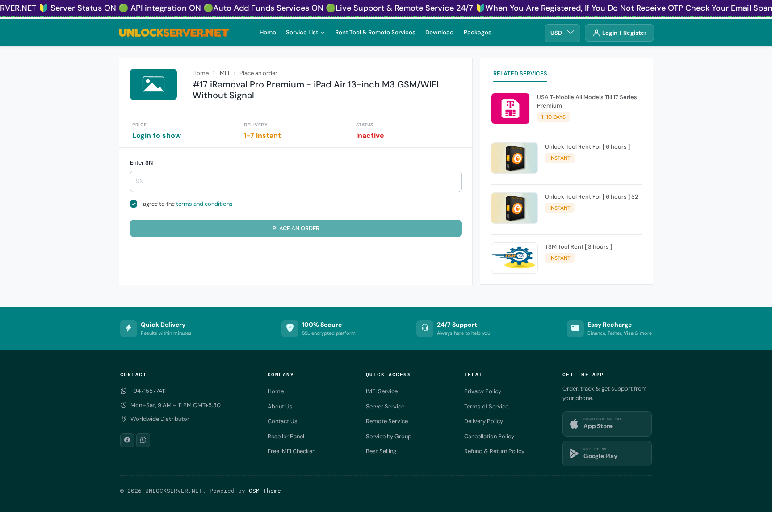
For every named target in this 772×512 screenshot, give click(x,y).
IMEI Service (382, 391)
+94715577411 (148, 391)
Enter (141, 163)
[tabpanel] (566, 184)
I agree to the (186, 204)
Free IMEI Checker (291, 451)
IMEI (223, 73)
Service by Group (388, 436)
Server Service (385, 406)
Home (268, 32)
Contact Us (283, 421)
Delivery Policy (483, 421)
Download (439, 32)
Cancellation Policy (489, 436)
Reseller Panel (286, 436)
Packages (477, 32)
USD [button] (556, 33)
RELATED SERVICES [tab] (520, 73)
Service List (302, 32)
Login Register (624, 33)
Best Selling (381, 451)
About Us (280, 406)
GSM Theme (265, 491)
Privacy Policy (482, 391)
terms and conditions (204, 204)
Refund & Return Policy (494, 451)
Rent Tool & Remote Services (375, 32)
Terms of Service (486, 406)
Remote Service (387, 421)
